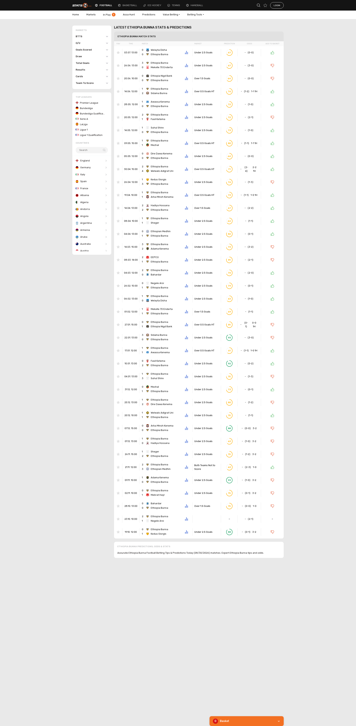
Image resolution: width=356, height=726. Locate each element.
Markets (91, 14)
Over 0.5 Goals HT (204, 91)
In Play (108, 14)
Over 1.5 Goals (202, 78)
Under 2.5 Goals (203, 52)
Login (277, 5)
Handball (197, 5)
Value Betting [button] (170, 14)
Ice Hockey (154, 5)
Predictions (148, 14)
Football (106, 5)
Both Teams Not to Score (204, 467)
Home (75, 14)
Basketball (130, 5)
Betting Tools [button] (194, 14)
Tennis (176, 5)
